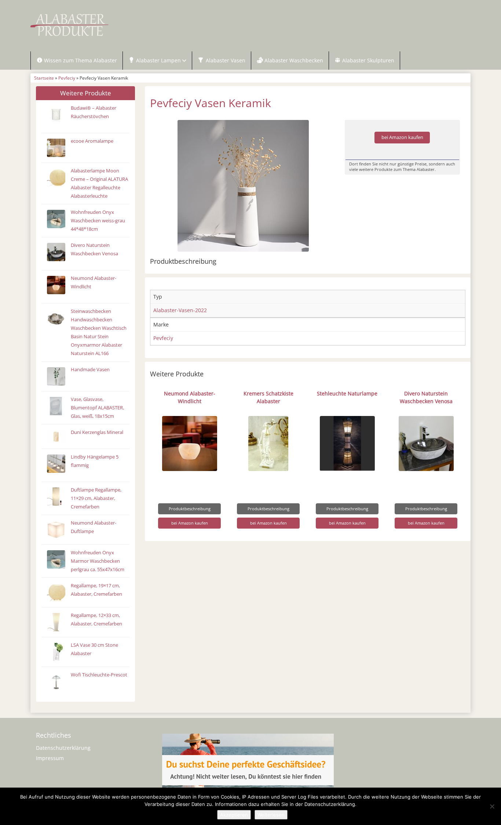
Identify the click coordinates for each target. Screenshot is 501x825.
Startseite (44, 78)
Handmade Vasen (90, 369)
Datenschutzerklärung (63, 747)
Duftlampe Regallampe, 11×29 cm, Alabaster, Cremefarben (96, 498)
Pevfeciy (66, 78)
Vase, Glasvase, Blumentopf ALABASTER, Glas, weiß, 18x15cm (97, 407)
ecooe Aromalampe (92, 141)
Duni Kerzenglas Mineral (97, 432)
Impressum (50, 758)
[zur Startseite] (122, 25)
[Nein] (491, 806)
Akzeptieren (234, 815)
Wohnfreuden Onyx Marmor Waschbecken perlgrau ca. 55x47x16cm (97, 561)
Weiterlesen (271, 815)
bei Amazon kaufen (402, 137)
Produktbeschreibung (190, 508)
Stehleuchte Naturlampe (347, 393)
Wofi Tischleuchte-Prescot (99, 675)
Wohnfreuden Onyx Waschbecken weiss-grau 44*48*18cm (98, 220)
